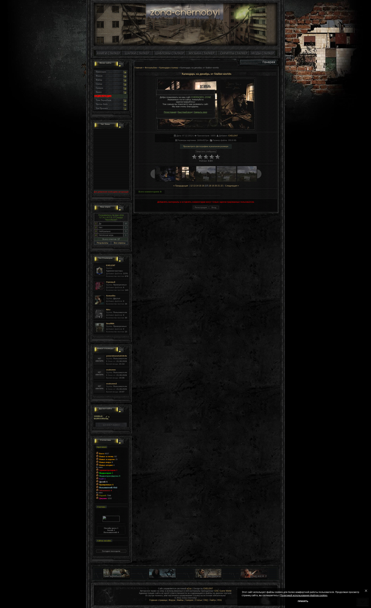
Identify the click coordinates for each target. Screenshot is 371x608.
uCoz (189, 588)
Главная (138, 67)
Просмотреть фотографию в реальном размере (205, 146)
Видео (99, 92)
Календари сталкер (168, 67)
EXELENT (233, 135)
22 (221, 186)
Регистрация (170, 112)
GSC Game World (222, 591)
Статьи (99, 84)
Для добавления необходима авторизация (111, 192)
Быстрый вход (185, 112)
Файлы (99, 80)
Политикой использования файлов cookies (303, 595)
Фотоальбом (151, 67)
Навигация (101, 72)
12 (191, 186)
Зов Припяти (102, 108)
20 (216, 186)
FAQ (206, 600)
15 (200, 186)
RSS (219, 600)
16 (203, 186)
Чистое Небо (102, 104)
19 (213, 186)
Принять (303, 601)
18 (210, 186)
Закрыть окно (200, 112)
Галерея (99, 88)
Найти (213, 600)
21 (219, 186)
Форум (99, 76)
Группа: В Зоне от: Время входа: (116, 360)
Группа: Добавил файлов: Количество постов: (117, 270)
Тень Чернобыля (103, 100)
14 (197, 186)
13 (194, 186)
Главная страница (158, 600)
